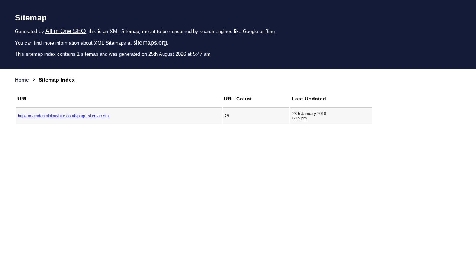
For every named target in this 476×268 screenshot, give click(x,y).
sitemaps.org (150, 42)
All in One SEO (65, 31)
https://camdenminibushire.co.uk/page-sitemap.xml (63, 116)
